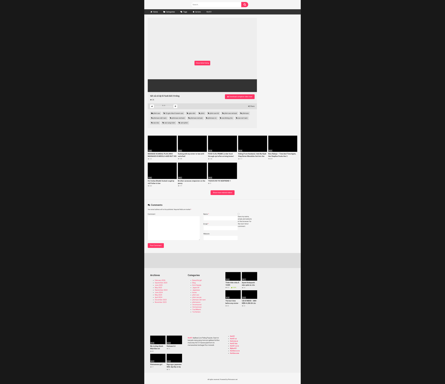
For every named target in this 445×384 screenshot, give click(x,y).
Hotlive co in (235, 351)
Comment (151, 214)
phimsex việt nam (160, 118)
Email (206, 224)
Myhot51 (233, 348)
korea (194, 292)
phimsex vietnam (178, 118)
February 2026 (160, 280)
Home (155, 12)
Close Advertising (202, 63)
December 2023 (161, 300)
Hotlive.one (234, 353)
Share (252, 106)
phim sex (156, 113)
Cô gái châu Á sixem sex (174, 113)
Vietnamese (197, 307)
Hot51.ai (233, 339)
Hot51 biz (233, 343)
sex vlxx (156, 123)
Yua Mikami (196, 309)
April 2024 (158, 297)
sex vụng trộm (169, 123)
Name (206, 214)
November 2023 (161, 302)
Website (206, 234)
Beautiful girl (197, 280)
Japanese (196, 290)
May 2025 (158, 288)
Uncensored (196, 305)
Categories (170, 12)
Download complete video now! (240, 97)
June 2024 (159, 292)
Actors (198, 12)
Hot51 (209, 12)
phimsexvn (196, 302)
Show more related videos (222, 193)
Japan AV (195, 288)
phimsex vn (212, 118)
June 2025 (159, 285)
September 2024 (161, 290)
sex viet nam (243, 118)
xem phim (184, 123)
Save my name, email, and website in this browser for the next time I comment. (245, 221)
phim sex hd (214, 113)
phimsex (245, 113)
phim (202, 113)
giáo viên (191, 113)
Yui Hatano (196, 312)
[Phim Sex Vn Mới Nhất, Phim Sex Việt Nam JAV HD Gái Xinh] (165, 4)
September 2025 (161, 283)
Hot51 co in (234, 346)
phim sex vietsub (230, 113)
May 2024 (158, 295)
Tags (185, 12)
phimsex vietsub (196, 118)
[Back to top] (437, 377)
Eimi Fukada (196, 285)
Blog (194, 283)
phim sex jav (197, 297)
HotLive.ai (234, 341)
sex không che (227, 118)
